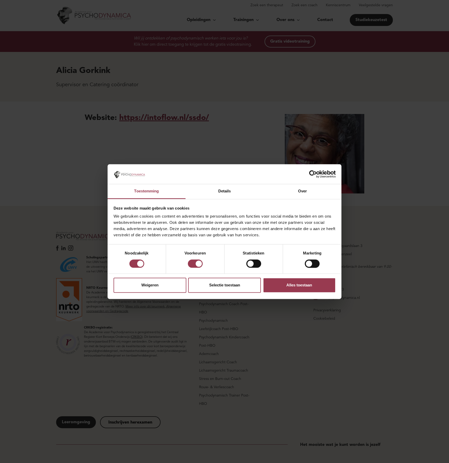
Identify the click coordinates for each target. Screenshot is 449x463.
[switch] (195, 263)
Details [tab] (224, 191)
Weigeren (150, 285)
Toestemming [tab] (146, 191)
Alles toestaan (299, 285)
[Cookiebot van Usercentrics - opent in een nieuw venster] (313, 174)
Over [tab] (302, 191)
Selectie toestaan (224, 285)
